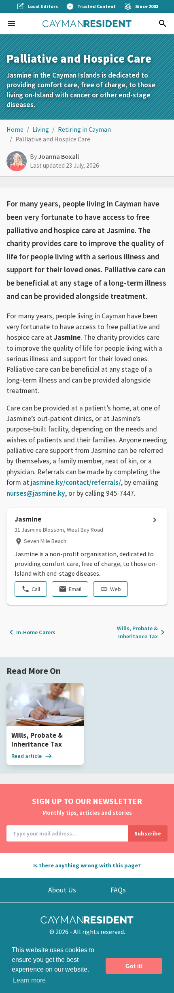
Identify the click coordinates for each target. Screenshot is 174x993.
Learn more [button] (29, 980)
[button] (11, 23)
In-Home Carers (30, 632)
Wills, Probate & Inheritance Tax (142, 632)
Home (14, 129)
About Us (62, 890)
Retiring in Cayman (84, 129)
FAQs (118, 890)
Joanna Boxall (58, 156)
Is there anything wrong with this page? (87, 865)
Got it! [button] (134, 966)
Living (40, 129)
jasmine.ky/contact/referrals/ (76, 482)
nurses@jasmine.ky (35, 493)
